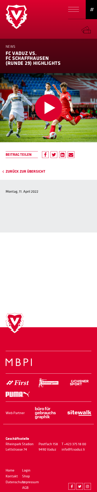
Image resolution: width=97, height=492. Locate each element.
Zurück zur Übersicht (25, 171)
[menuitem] (89, 28)
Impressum (30, 482)
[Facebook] (45, 154)
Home (10, 470)
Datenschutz (15, 482)
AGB (25, 488)
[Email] (71, 154)
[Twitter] (54, 154)
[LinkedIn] (62, 154)
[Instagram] (87, 486)
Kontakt (12, 476)
